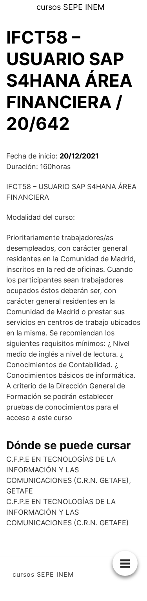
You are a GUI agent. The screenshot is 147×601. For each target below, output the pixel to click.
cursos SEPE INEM (70, 7)
